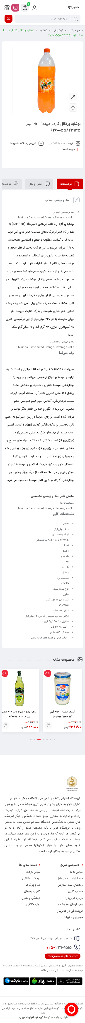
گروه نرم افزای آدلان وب (30, 1017)
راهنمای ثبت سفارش (70, 884)
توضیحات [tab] (66, 184)
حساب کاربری (75, 891)
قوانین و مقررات (73, 917)
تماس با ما (76, 872)
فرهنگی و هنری (31, 898)
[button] (48, 725)
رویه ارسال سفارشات (70, 904)
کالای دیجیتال (32, 891)
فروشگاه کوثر (55, 144)
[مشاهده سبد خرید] (25, 7)
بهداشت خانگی (31, 878)
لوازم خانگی (33, 904)
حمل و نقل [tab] (36, 184)
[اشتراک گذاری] (73, 107)
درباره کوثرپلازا (74, 898)
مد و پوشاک (33, 884)
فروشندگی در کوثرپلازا (70, 910)
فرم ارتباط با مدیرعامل (70, 878)
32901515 (59, 947)
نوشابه (43, 30)
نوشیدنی (58, 30)
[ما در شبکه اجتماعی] (15, 8)
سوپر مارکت (75, 30)
